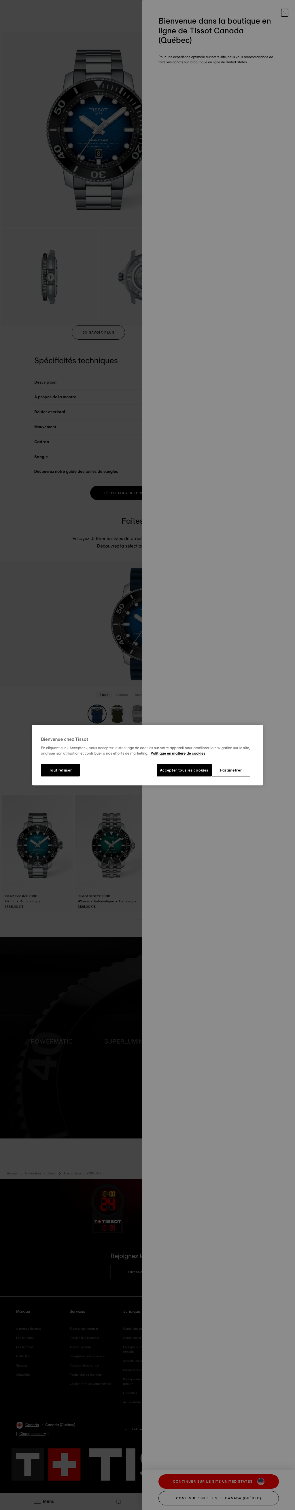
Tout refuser (60, 770)
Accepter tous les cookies (184, 770)
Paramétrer (231, 770)
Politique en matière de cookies (178, 754)
